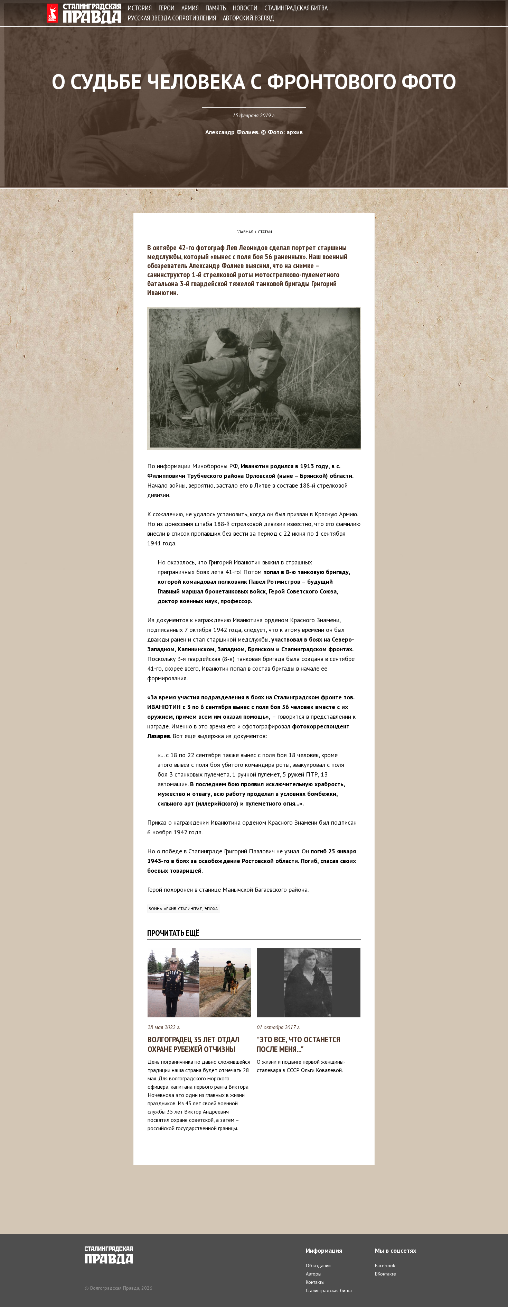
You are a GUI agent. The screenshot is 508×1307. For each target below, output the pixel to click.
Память (216, 7)
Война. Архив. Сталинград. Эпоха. (184, 908)
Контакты (315, 1282)
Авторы (313, 1274)
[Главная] (84, 13)
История (140, 7)
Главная (244, 231)
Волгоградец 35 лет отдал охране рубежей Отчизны (193, 1044)
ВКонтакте (385, 1274)
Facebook (385, 1265)
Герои (167, 7)
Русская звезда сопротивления (172, 17)
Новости (245, 7)
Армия (190, 7)
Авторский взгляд (248, 17)
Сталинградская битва (296, 7)
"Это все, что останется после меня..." (298, 1044)
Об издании (318, 1265)
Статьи (265, 231)
